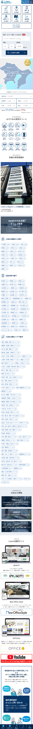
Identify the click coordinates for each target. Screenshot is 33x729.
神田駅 (28, 298)
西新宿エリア (7, 391)
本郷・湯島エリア (23, 440)
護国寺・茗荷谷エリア (8, 440)
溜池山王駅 (6, 316)
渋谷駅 (21, 281)
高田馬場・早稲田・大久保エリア (11, 398)
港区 (24, 244)
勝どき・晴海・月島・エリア (10, 370)
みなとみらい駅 (7, 330)
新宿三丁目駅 (7, 298)
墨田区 (5, 251)
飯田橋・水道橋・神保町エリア (11, 345)
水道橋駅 (5, 305)
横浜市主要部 (24, 464)
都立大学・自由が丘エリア (9, 464)
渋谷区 (5, 258)
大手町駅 (5, 312)
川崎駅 (23, 323)
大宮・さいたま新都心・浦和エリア (12, 479)
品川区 (21, 251)
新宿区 (5, 248)
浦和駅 (26, 330)
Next (30, 179)
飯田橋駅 (15, 305)
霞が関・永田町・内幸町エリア (11, 352)
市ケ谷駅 (5, 309)
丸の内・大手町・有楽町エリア (11, 356)
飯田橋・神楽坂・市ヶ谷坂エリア (11, 401)
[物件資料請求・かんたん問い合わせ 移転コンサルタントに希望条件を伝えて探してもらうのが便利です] (16, 699)
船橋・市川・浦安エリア (9, 475)
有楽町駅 (23, 288)
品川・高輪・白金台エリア (10, 380)
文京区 (14, 248)
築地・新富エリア (8, 363)
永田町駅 (23, 312)
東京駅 (5, 281)
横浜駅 (15, 323)
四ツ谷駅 (24, 305)
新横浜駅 (5, 326)
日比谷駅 (14, 291)
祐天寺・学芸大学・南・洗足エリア (12, 461)
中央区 (15, 244)
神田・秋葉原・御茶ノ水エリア (11, 342)
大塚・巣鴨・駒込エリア (9, 436)
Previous (3, 179)
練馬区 (13, 265)
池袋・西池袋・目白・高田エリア (11, 429)
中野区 (14, 258)
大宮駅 (17, 330)
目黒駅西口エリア (25, 454)
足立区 (21, 265)
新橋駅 (21, 284)
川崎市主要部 (7, 468)
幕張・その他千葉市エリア (10, 472)
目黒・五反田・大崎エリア (10, 419)
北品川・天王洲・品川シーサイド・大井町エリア (15, 422)
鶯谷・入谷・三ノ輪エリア (9, 454)
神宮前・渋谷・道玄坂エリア (10, 405)
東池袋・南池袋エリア (9, 433)
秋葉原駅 (5, 302)
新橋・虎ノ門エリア (8, 373)
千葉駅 (14, 319)
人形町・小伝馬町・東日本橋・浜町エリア (13, 366)
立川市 (27, 479)
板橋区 (5, 265)
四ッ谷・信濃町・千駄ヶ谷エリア (11, 394)
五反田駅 (5, 319)
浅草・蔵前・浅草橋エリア (10, 450)
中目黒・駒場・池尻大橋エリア (11, 457)
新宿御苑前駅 (18, 298)
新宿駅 (13, 281)
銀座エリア (25, 359)
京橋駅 (5, 295)
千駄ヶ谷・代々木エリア (9, 408)
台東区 (22, 248)
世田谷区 (22, 255)
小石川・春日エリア (25, 436)
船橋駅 (22, 319)
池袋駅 (5, 284)
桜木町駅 (23, 326)
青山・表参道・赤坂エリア (10, 384)
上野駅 (14, 302)
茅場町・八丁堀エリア (22, 363)
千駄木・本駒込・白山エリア (10, 443)
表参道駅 (16, 316)
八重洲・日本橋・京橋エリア (10, 359)
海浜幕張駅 (6, 323)
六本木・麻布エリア (8, 387)
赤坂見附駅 (24, 309)
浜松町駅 (5, 288)
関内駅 (14, 326)
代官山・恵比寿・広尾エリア (10, 412)
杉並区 (22, 258)
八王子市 (5, 482)
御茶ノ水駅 (23, 302)
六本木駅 (25, 316)
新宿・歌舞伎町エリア (23, 387)
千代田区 (6, 244)
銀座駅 (5, 291)
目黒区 (5, 255)
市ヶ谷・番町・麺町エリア (10, 349)
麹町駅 (14, 312)
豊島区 (5, 262)
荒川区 (20, 262)
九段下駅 (23, 295)
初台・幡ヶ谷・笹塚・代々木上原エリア (13, 415)
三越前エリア (27, 356)
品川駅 (13, 284)
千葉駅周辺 (17, 468)
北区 (13, 262)
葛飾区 (5, 269)
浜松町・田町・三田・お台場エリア (12, 377)
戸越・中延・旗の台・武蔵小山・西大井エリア (14, 426)
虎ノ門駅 (23, 291)
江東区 (13, 251)
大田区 (13, 255)
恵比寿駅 (15, 309)
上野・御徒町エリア (8, 447)
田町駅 (14, 288)
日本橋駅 (14, 295)
